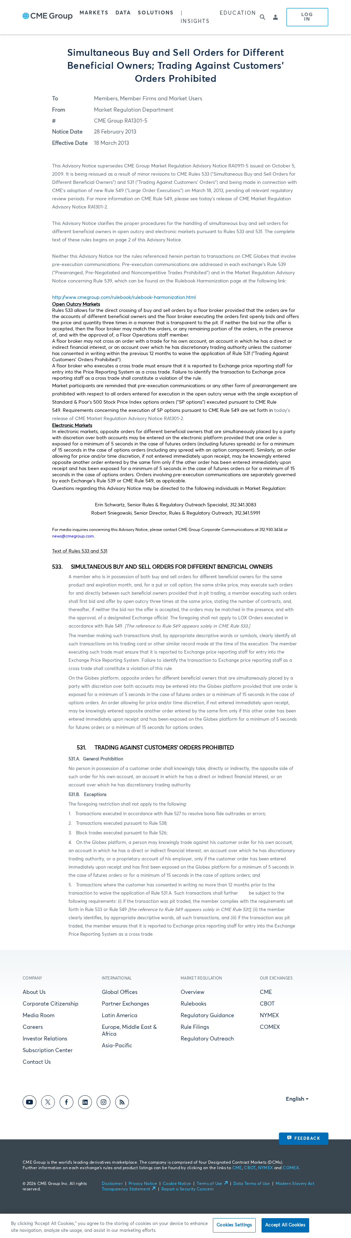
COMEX (270, 1027)
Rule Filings (195, 1027)
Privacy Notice (143, 1184)
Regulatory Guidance (207, 1015)
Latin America (119, 1015)
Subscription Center (48, 1050)
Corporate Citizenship (50, 1004)
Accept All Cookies (285, 1225)
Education (238, 13)
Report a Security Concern (187, 1189)
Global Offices (119, 992)
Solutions (156, 12)
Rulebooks (193, 1004)
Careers (33, 1027)
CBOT (267, 1004)
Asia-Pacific (117, 1045)
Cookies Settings (234, 1225)
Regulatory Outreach (207, 1038)
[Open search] (262, 17)
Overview (192, 992)
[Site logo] (48, 17)
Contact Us (37, 1062)
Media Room (39, 1015)
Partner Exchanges (125, 1004)
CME (266, 992)
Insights (195, 21)
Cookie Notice (177, 1184)
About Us (34, 992)
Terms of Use (209, 1184)
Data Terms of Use (251, 1184)
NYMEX (269, 1015)
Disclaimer (112, 1184)
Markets (94, 12)
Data (123, 12)
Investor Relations (45, 1038)
